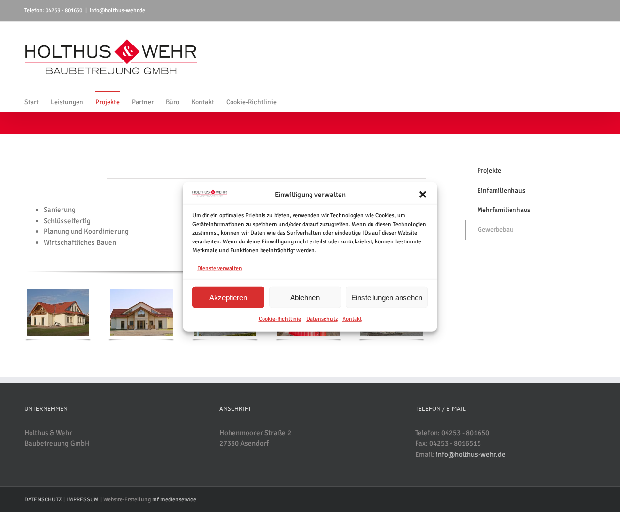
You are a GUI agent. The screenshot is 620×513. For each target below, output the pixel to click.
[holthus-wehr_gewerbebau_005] (58, 292)
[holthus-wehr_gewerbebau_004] (141, 292)
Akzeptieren (228, 297)
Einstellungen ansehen (386, 297)
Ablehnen (305, 297)
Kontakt (352, 319)
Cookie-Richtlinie (280, 319)
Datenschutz (322, 319)
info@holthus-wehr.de (117, 10)
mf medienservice (174, 499)
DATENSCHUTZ (43, 499)
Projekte (489, 170)
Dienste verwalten (219, 268)
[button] (423, 194)
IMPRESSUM (82, 499)
